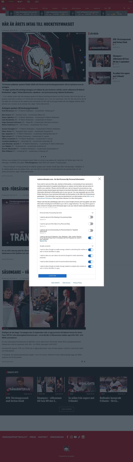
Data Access (66, 283)
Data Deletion (55, 283)
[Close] (100, 179)
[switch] (90, 217)
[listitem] (66, 213)
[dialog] (66, 231)
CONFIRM (52, 276)
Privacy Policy (77, 283)
